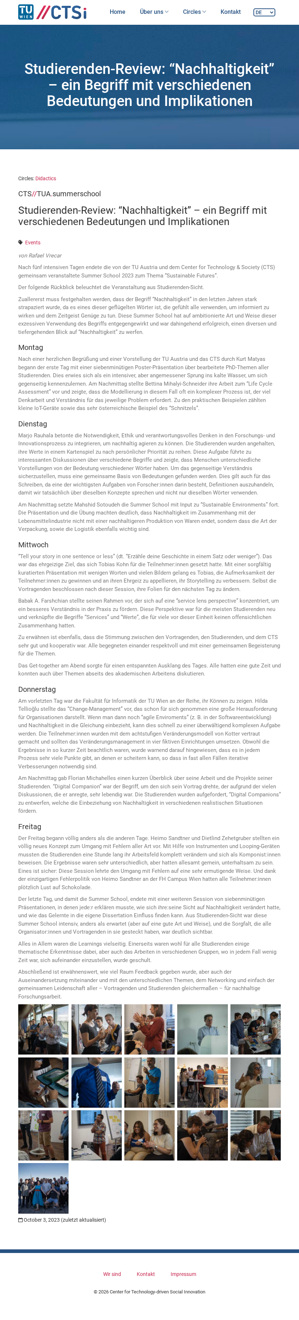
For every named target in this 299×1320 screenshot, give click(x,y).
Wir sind (112, 1274)
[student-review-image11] (43, 1135)
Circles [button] (192, 11)
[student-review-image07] (96, 1082)
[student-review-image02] (96, 1029)
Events (32, 242)
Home (117, 11)
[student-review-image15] (255, 1135)
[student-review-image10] (255, 1082)
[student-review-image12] (96, 1135)
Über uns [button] (152, 11)
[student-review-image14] (202, 1135)
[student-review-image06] (43, 1082)
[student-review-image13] (149, 1135)
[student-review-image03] (149, 1029)
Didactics (45, 178)
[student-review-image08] (149, 1082)
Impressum (183, 1274)
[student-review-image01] (43, 1029)
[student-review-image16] (43, 1188)
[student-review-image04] (202, 1029)
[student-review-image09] (202, 1082)
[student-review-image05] (255, 1029)
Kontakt (231, 11)
